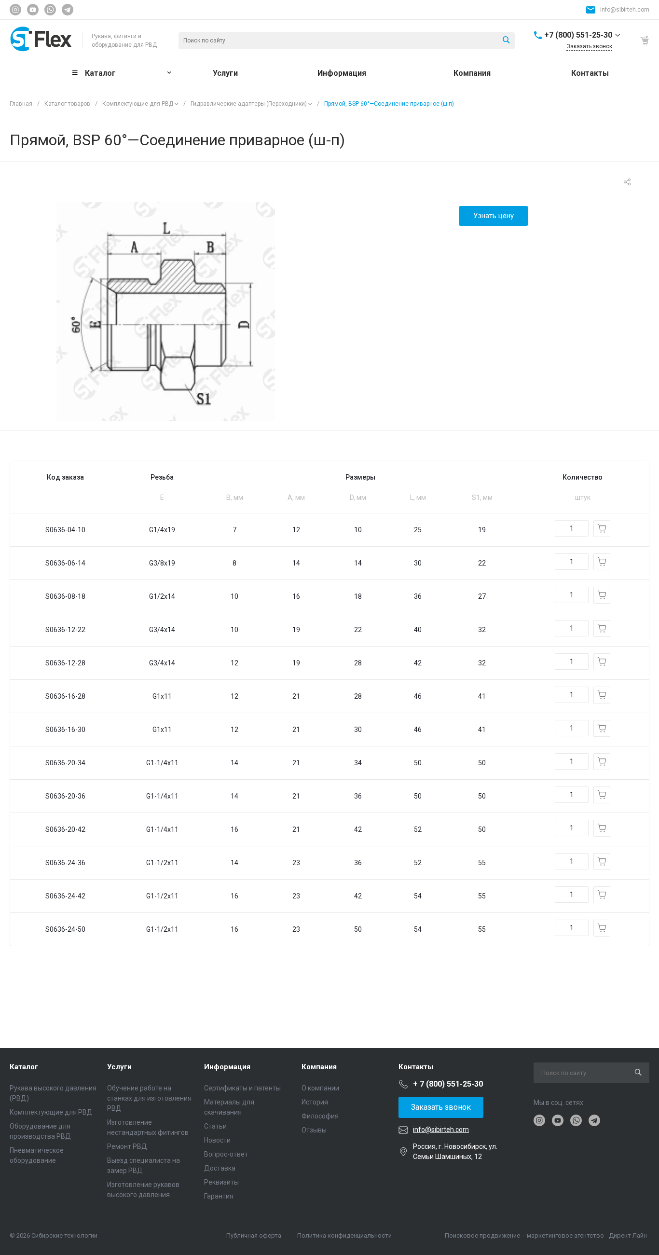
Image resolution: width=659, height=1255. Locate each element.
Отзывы (314, 1130)
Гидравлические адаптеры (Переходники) (249, 103)
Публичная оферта (253, 1235)
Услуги (119, 1066)
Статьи (215, 1126)
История (315, 1102)
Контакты (415, 1066)
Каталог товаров (67, 103)
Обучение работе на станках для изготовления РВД (149, 1098)
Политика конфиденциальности (344, 1235)
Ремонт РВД (127, 1146)
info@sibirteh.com (624, 9)
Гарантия (218, 1196)
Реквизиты (221, 1182)
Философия (320, 1116)
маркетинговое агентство (565, 1235)
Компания (319, 1066)
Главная (21, 103)
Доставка (219, 1168)
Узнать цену (493, 215)
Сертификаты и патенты (242, 1088)
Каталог (24, 1066)
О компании (320, 1088)
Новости (217, 1140)
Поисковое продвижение (482, 1235)
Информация (227, 1066)
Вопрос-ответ (226, 1154)
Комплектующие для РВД (137, 103)
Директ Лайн (628, 1235)
